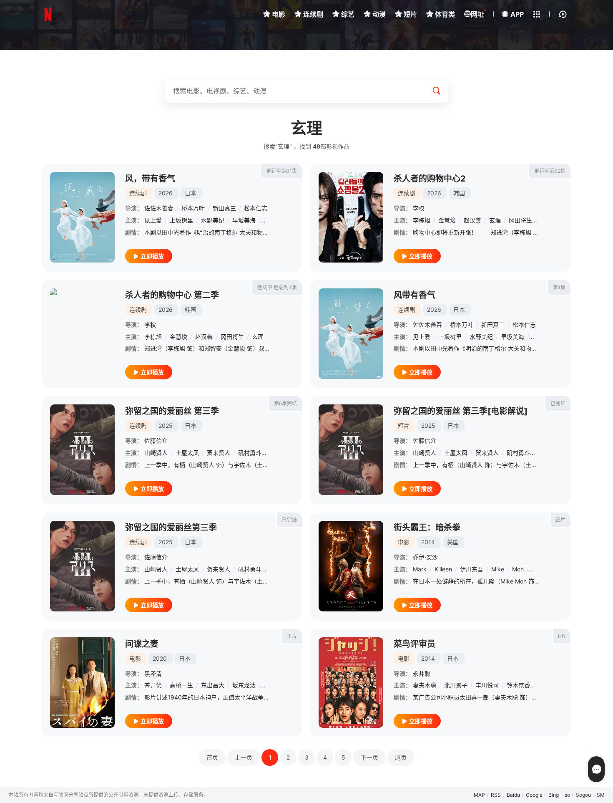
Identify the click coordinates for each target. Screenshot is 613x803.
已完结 (557, 403)
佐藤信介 (156, 440)
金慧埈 (447, 220)
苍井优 (153, 685)
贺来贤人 (218, 452)
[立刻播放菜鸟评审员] (351, 682)
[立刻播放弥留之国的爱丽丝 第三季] (82, 449)
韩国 (459, 193)
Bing (553, 795)
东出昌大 (212, 685)
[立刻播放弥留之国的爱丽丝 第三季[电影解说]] (351, 449)
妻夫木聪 (424, 685)
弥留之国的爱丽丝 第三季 (172, 411)
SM (601, 795)
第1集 (559, 287)
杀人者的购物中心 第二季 (172, 295)
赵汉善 (472, 220)
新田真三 (224, 208)
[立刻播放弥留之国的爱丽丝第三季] (82, 566)
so (567, 795)
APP (517, 14)
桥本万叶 (193, 208)
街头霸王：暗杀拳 (427, 528)
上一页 (243, 757)
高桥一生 (181, 685)
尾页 (401, 757)
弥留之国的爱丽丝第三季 (171, 528)
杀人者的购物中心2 (430, 179)
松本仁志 (255, 208)
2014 (428, 541)
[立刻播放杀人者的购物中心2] (351, 217)
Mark (420, 569)
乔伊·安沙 (425, 557)
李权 (419, 208)
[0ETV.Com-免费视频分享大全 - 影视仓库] (48, 14)
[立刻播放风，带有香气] (82, 217)
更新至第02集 (549, 171)
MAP (479, 795)
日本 (190, 193)
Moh (518, 569)
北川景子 (455, 685)
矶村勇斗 (249, 452)
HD (561, 636)
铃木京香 (518, 685)
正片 (560, 520)
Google (534, 795)
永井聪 (421, 673)
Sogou (583, 795)
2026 (165, 193)
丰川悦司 (487, 685)
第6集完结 (285, 403)
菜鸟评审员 (414, 644)
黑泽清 (153, 673)
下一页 (369, 757)
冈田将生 (520, 220)
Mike (497, 569)
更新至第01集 (281, 171)
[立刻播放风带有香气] (351, 333)
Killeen (443, 569)
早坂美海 (244, 220)
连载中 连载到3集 (277, 287)
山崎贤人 (156, 452)
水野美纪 (212, 220)
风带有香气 (414, 295)
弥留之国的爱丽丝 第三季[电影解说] (461, 411)
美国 (453, 541)
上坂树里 (181, 220)
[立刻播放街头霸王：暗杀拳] (351, 566)
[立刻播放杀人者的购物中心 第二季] (82, 333)
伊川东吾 (471, 569)
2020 (160, 658)
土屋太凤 (187, 452)
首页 (247, 14)
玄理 (495, 220)
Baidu (513, 795)
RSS (496, 795)
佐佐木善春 (158, 208)
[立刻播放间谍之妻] (82, 682)
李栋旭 (421, 220)
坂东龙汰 (244, 685)
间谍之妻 (141, 644)
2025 (165, 425)
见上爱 (153, 220)
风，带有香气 (150, 179)
